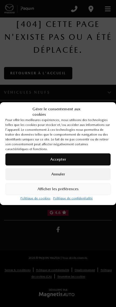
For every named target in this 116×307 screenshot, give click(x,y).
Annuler (58, 174)
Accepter (58, 159)
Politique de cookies (35, 198)
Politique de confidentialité (73, 198)
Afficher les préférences (58, 188)
